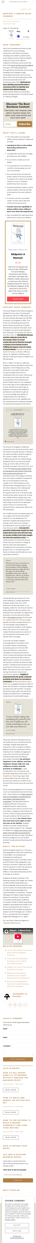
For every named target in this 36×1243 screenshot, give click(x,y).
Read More (10, 1090)
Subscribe (24, 124)
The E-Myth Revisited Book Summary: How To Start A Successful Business (17, 961)
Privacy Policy (10, 1220)
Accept (17, 1225)
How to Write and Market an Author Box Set (16, 1100)
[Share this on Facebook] (10, 1005)
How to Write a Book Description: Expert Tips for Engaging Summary (19, 952)
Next (30, 9)
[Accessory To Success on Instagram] (20, 1005)
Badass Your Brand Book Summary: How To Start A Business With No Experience (18, 975)
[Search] (28, 2)
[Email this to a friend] (25, 1005)
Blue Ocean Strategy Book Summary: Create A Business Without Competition (18, 984)
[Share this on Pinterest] (15, 1005)
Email (5, 1037)
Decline (17, 1231)
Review (25, 250)
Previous (23, 9)
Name (5, 1029)
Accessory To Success (18, 1)
